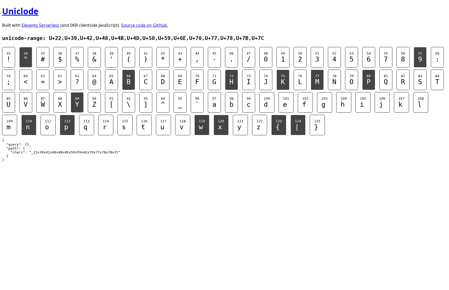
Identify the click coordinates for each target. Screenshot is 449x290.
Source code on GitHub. (144, 25)
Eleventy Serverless (40, 25)
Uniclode (20, 11)
